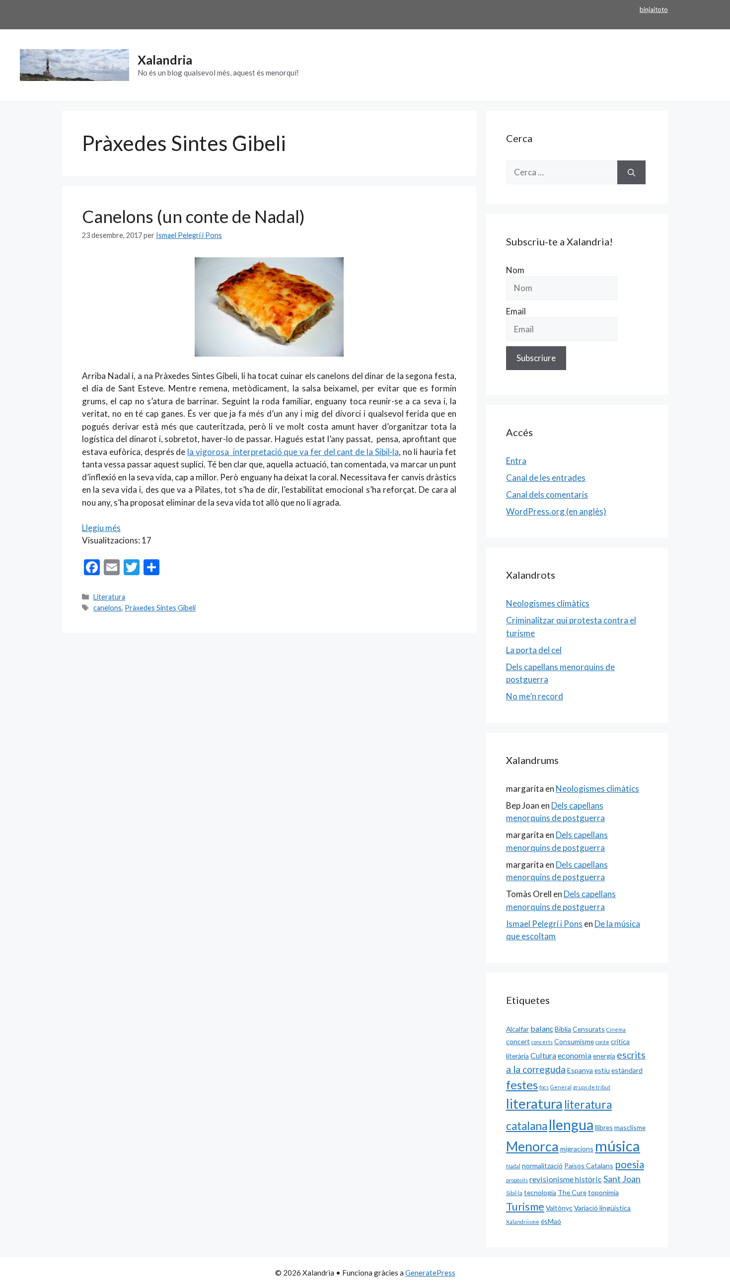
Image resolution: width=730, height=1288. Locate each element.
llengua (571, 1124)
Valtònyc (559, 1208)
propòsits (517, 1180)
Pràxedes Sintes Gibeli (160, 608)
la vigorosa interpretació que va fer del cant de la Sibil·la (293, 452)
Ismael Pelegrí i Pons (544, 923)
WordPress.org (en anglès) (556, 511)
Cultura (543, 1055)
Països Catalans (588, 1165)
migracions (576, 1148)
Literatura (109, 597)
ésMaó (551, 1221)
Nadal (513, 1166)
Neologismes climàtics (547, 603)
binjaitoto (654, 9)
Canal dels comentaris (547, 494)
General (561, 1087)
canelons (107, 608)
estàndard (627, 1070)
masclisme (630, 1127)
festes (522, 1085)
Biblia (563, 1029)
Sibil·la (514, 1193)
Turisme (525, 1206)
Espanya (580, 1070)
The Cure (572, 1192)
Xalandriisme (522, 1221)
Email (516, 311)
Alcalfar (517, 1029)
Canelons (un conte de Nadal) (193, 216)
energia (604, 1056)
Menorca (532, 1146)
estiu (602, 1070)
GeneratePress (430, 1272)
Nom (515, 270)
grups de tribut (591, 1087)
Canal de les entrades (545, 477)
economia (574, 1055)
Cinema (616, 1029)
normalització (542, 1165)
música (617, 1145)
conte (602, 1042)
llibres (604, 1127)
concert (518, 1041)
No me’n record (534, 696)
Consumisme (574, 1041)
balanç (541, 1028)
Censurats (589, 1029)
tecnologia (540, 1192)
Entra (516, 460)
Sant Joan (622, 1178)
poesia (629, 1164)
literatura (534, 1103)
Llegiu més (101, 528)
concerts (542, 1042)
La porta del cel (534, 650)
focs (544, 1087)
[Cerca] (631, 172)
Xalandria (165, 59)
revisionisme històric (565, 1179)
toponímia (603, 1192)
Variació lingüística (602, 1208)
